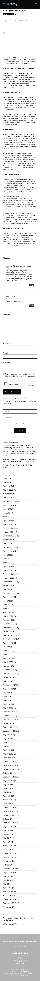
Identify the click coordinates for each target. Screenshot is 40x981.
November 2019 (10, 723)
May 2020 (7, 700)
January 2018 (8, 807)
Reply (31, 285)
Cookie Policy (20, 963)
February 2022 (9, 620)
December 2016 (9, 857)
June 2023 (7, 559)
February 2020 (9, 712)
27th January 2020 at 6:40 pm (14, 268)
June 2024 (7, 513)
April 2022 (7, 612)
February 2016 (9, 895)
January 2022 (8, 624)
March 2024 (8, 524)
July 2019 (7, 738)
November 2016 (10, 861)
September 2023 (10, 547)
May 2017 (7, 838)
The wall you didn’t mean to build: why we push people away (19, 460)
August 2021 (8, 643)
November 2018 (10, 769)
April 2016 (7, 888)
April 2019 (7, 750)
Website (6, 362)
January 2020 (8, 715)
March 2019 (8, 754)
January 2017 (8, 853)
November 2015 (10, 907)
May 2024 (7, 516)
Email (6, 353)
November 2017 (10, 815)
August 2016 (8, 872)
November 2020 (10, 677)
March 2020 (8, 708)
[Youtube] (22, 948)
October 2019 (9, 727)
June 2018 (7, 788)
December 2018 (9, 765)
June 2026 (7, 478)
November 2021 (10, 631)
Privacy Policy (20, 960)
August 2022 (8, 597)
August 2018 (8, 780)
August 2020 (8, 689)
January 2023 (8, 578)
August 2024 (8, 505)
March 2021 (8, 662)
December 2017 (9, 811)
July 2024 (7, 509)
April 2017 (7, 842)
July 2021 (7, 646)
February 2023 (9, 574)
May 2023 (7, 562)
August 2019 (8, 734)
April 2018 (7, 796)
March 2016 (8, 891)
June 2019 (7, 742)
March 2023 (8, 570)
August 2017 (8, 826)
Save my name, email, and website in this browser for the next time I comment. (19, 375)
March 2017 (8, 845)
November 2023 (10, 539)
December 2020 (9, 673)
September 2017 (10, 822)
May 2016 (7, 884)
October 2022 (9, 589)
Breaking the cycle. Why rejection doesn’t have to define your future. (20, 452)
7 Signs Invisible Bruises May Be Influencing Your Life (16, 446)
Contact (20, 958)
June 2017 (7, 834)
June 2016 (7, 880)
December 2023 (9, 536)
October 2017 (9, 819)
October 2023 (9, 543)
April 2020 (7, 704)
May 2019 (7, 746)
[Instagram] (24, 948)
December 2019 (9, 719)
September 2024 (10, 501)
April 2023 (7, 566)
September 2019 (10, 731)
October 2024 (9, 497)
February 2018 (9, 803)
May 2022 (7, 608)
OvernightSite (24, 972)
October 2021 (9, 635)
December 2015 (9, 903)
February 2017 (9, 849)
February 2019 (9, 757)
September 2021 (10, 639)
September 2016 (10, 868)
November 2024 (10, 493)
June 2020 (7, 696)
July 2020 (7, 692)
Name (6, 344)
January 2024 (8, 532)
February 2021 (9, 666)
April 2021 (7, 658)
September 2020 (10, 685)
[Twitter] (18, 948)
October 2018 (9, 773)
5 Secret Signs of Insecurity (14, 465)
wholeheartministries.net (12, 974)
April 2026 (7, 486)
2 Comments (21, 20)
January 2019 (8, 761)
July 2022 (7, 601)
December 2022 (9, 581)
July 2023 (7, 555)
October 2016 (9, 865)
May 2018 (7, 792)
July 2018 (7, 784)
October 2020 (9, 681)
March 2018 (8, 800)
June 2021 (7, 650)
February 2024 (9, 528)
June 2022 (7, 604)
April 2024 (7, 520)
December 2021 (9, 627)
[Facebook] (15, 948)
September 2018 (10, 777)
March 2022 (8, 616)
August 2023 (8, 551)
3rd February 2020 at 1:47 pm (14, 298)
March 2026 (8, 490)
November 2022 (10, 585)
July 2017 (7, 830)
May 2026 (7, 482)
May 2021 (7, 654)
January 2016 (8, 899)
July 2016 (7, 876)
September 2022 (10, 593)
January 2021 (8, 669)
